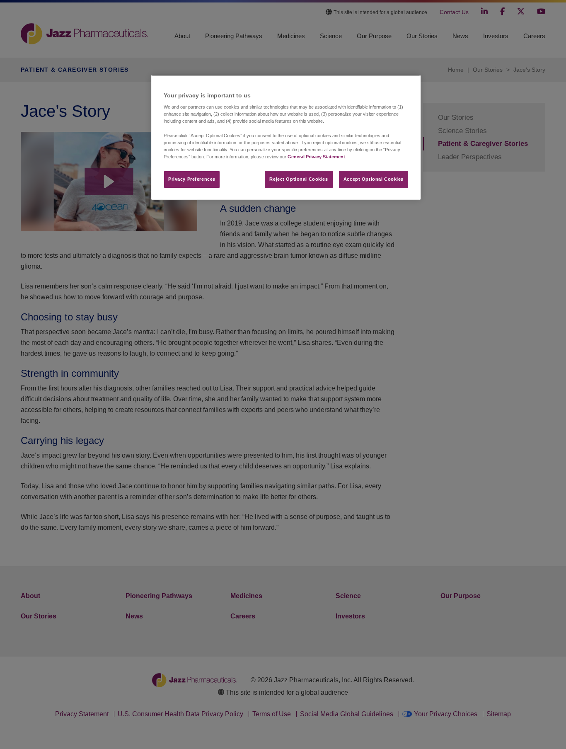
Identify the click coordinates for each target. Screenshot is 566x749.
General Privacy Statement (316, 156)
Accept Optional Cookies (373, 179)
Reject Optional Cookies (298, 179)
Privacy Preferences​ (191, 179)
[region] (286, 137)
